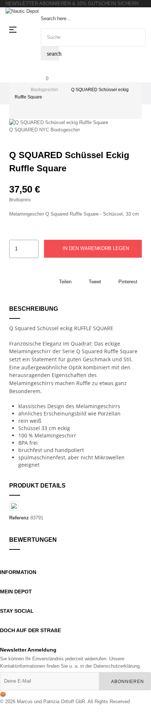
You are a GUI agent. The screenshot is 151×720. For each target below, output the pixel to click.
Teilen (65, 281)
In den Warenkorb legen (95, 248)
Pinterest (127, 281)
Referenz (19, 518)
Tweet (95, 281)
